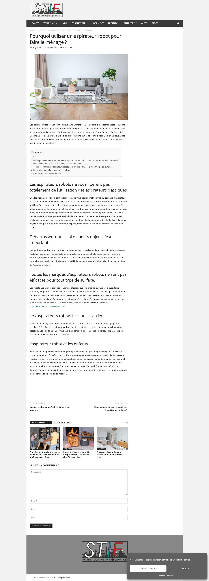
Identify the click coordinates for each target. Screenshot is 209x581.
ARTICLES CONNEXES (40, 422)
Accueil (32, 30)
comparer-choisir (64, 577)
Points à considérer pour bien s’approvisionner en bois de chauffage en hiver (77, 455)
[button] (178, 23)
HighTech (113, 23)
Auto (144, 23)
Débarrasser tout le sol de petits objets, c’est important (57, 164)
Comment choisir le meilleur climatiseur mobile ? (110, 408)
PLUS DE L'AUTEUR (61, 422)
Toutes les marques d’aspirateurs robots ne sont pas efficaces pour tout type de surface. (72, 167)
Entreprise (130, 23)
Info (64, 23)
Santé (35, 23)
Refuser (186, 568)
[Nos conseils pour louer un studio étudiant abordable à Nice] (112, 438)
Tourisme (49, 23)
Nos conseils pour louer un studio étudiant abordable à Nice (110, 455)
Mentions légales (166, 575)
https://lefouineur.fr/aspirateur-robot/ (47, 306)
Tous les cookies (148, 568)
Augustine (37, 47)
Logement (98, 23)
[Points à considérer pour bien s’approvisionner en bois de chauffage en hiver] (78, 438)
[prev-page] (122, 422)
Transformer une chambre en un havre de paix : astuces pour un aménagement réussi (45, 455)
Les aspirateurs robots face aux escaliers (51, 170)
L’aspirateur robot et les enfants (47, 173)
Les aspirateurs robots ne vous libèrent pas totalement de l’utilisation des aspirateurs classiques (76, 160)
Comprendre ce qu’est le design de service (50, 408)
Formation (78, 23)
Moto (155, 23)
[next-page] (126, 422)
